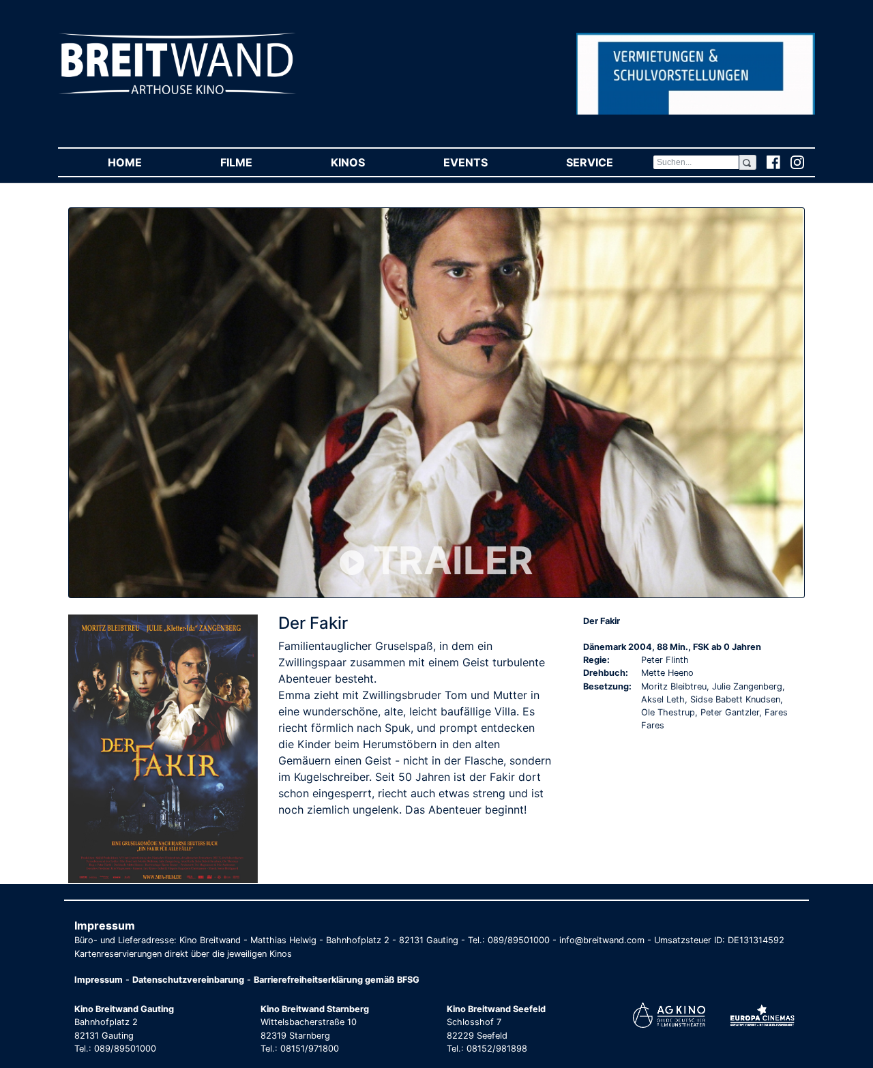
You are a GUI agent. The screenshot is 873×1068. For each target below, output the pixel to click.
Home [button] (144, 162)
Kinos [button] (367, 162)
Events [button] (485, 162)
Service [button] (609, 162)
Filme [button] (255, 162)
